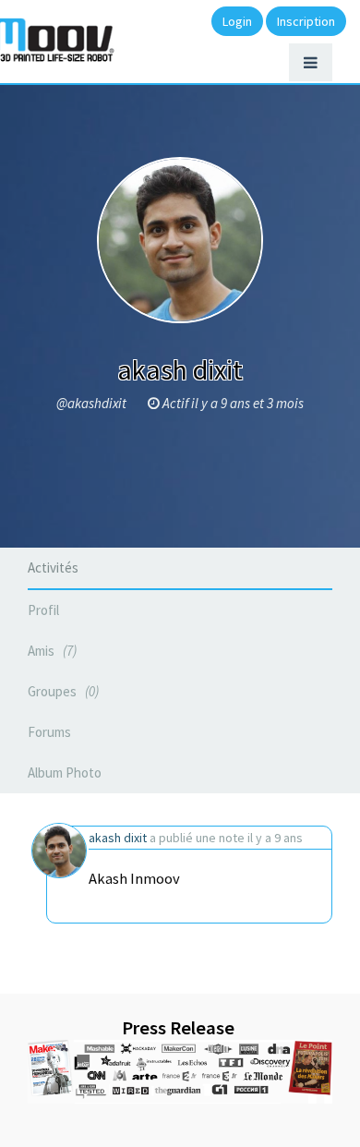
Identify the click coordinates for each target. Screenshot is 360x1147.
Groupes (61, 691)
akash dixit (118, 837)
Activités (53, 567)
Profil (43, 610)
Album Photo (65, 772)
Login (237, 21)
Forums (49, 732)
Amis (50, 650)
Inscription (306, 21)
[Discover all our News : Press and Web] (180, 1072)
